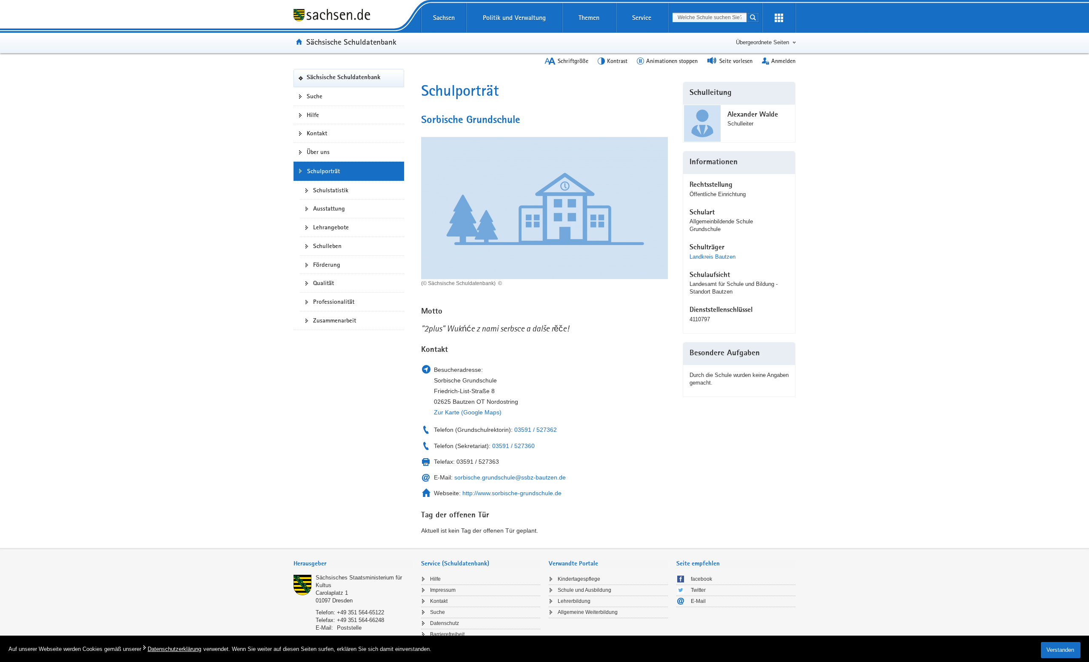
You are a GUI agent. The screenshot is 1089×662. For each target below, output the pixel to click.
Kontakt (317, 133)
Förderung (326, 264)
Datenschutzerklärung (174, 649)
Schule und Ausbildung (584, 590)
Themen (589, 18)
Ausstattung (329, 208)
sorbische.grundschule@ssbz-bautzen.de (510, 477)
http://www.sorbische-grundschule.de (512, 493)
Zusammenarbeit (334, 320)
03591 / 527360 (513, 445)
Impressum (443, 590)
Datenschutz (444, 623)
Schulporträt (323, 171)
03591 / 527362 (535, 429)
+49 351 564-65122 (360, 612)
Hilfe (313, 115)
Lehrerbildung (574, 601)
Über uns (318, 152)
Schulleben (327, 246)
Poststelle (349, 628)
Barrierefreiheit (447, 634)
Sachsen (444, 18)
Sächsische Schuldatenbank (351, 42)
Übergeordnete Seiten (762, 42)
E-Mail (698, 601)
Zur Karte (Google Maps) (468, 412)
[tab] (353, 564)
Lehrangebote (331, 227)
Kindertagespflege (579, 579)
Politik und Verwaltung (514, 18)
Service (641, 18)
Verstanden (1060, 650)
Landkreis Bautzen (713, 257)
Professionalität (333, 301)
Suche (314, 96)
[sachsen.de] (348, 16)
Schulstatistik (330, 190)
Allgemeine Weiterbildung (588, 612)
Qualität (323, 283)
